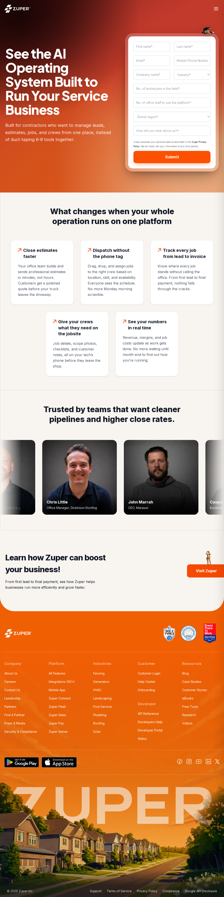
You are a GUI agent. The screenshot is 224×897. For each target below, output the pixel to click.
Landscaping (102, 698)
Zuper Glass (57, 715)
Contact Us (12, 690)
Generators (101, 681)
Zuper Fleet (57, 706)
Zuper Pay (56, 723)
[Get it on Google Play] (21, 762)
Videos (187, 723)
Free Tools (190, 706)
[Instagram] (189, 761)
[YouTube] (198, 761)
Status (142, 738)
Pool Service (102, 706)
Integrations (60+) (62, 681)
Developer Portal (150, 730)
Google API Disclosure (201, 891)
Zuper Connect (60, 698)
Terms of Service (119, 891)
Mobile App (57, 690)
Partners (10, 706)
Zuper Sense (58, 731)
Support (96, 891)
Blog (185, 673)
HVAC (97, 690)
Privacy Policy (147, 891)
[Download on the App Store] (59, 762)
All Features (57, 673)
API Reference (148, 713)
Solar (97, 731)
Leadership (12, 698)
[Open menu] (216, 8)
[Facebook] (179, 761)
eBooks (187, 698)
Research (189, 715)
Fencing (99, 673)
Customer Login (149, 673)
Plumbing (99, 715)
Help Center (146, 681)
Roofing (99, 723)
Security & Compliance (20, 731)
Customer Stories (194, 690)
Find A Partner (14, 715)
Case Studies (191, 681)
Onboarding (146, 690)
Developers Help (150, 722)
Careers (10, 681)
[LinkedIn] (208, 761)
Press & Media (14, 723)
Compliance (171, 891)
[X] (217, 761)
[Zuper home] (17, 8)
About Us (11, 673)
